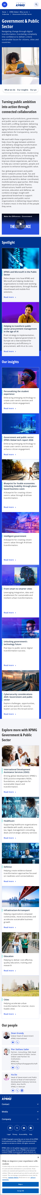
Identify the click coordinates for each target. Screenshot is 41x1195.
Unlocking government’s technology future (15, 643)
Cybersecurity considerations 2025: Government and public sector (18, 697)
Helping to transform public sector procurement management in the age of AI (20, 329)
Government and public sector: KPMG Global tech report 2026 (19, 438)
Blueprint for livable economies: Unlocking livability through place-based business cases (20, 486)
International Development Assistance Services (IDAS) (17, 770)
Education (8, 956)
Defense (8, 866)
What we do (10, 90)
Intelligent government (15, 536)
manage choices (13, 1177)
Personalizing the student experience (16, 392)
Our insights (22, 90)
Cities (6, 999)
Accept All (20, 1191)
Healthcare (9, 820)
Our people (35, 90)
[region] (20, 1174)
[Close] (38, 1157)
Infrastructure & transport (17, 910)
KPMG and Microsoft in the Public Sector (20, 273)
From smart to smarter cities (18, 588)
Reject (20, 1184)
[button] (13, 1042)
